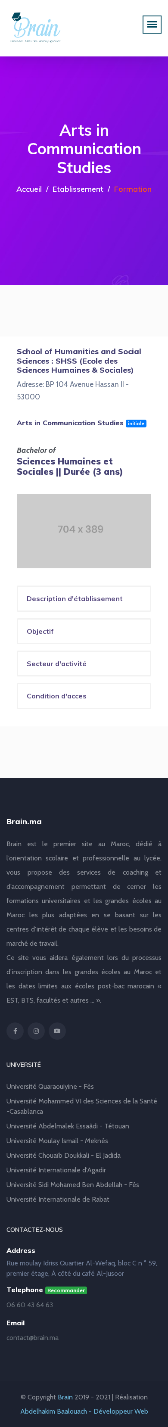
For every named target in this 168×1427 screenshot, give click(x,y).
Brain (65, 1397)
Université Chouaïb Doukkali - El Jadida (63, 1155)
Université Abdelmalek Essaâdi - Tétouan (67, 1126)
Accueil (29, 189)
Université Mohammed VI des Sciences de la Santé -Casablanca (81, 1106)
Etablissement (78, 189)
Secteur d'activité (57, 663)
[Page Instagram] (36, 1031)
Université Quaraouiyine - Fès (50, 1086)
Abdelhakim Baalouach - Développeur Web (84, 1411)
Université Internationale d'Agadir (56, 1170)
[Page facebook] (15, 1031)
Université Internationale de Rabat (57, 1199)
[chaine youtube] (57, 1031)
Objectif (40, 631)
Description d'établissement (75, 598)
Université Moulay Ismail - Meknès (57, 1141)
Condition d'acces (57, 696)
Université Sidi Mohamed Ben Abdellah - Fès (72, 1185)
